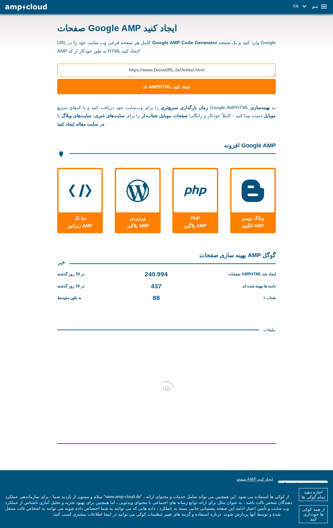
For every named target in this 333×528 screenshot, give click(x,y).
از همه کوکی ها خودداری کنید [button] (313, 514)
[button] (301, 6)
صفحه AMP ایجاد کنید (254, 479)
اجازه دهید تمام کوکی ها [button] (313, 494)
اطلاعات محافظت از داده (28, 514)
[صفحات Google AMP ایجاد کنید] (26, 7)
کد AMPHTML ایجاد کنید (166, 86)
